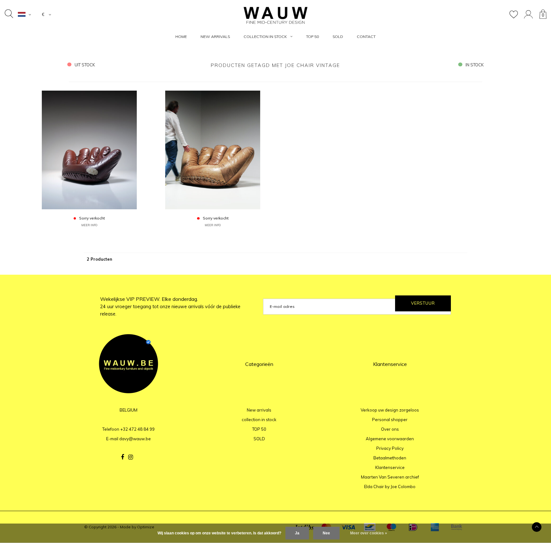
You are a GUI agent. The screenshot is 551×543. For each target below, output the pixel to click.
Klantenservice (390, 467)
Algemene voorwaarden (390, 438)
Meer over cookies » (368, 533)
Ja (297, 533)
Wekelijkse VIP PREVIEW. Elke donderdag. (170, 306)
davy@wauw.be (135, 438)
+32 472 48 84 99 (137, 429)
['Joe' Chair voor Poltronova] (89, 149)
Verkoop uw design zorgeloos (390, 410)
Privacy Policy (390, 448)
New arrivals (215, 36)
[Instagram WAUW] (130, 457)
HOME (181, 36)
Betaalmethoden (389, 457)
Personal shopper (390, 419)
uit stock (85, 64)
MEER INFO (89, 225)
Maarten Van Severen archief (390, 477)
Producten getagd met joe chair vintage (275, 65)
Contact (366, 36)
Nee (326, 533)
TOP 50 (312, 36)
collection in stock (265, 36)
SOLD (338, 36)
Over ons (390, 429)
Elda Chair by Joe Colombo (389, 486)
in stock (475, 64)
